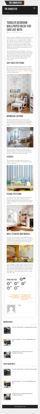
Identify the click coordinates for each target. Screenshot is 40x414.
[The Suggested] (14, 3)
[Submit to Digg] (16, 288)
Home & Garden (18, 32)
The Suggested (10, 9)
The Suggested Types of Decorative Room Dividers (14, 296)
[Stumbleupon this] (16, 283)
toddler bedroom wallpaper (21, 71)
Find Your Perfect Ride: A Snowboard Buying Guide (24, 327)
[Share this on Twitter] (9, 283)
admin (10, 32)
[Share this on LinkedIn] (9, 288)
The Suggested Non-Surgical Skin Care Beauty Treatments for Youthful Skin (27, 297)
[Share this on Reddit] (23, 283)
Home (7, 13)
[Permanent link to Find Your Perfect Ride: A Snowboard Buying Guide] (7, 330)
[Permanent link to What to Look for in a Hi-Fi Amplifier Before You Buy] (7, 342)
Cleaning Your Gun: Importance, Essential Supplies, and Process (22, 352)
